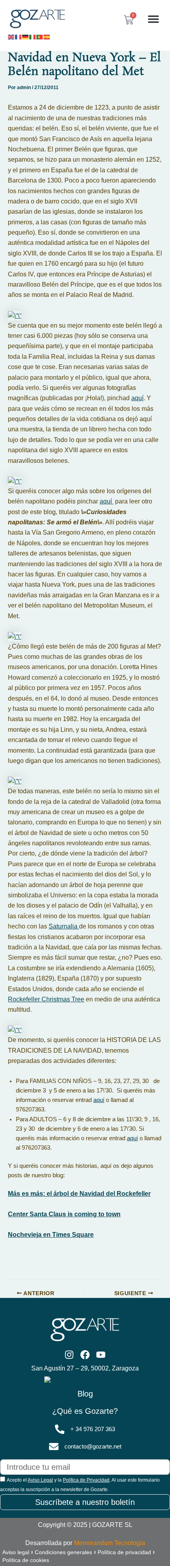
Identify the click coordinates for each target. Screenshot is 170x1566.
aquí (137, 398)
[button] (153, 19)
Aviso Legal (40, 1480)
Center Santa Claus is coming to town (64, 1214)
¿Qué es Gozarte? (85, 1411)
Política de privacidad (124, 1552)
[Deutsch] (25, 36)
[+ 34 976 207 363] (59, 1429)
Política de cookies (25, 1560)
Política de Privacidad (86, 1480)
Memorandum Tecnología (109, 1543)
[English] (11, 36)
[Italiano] (32, 36)
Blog (85, 1393)
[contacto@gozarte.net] (54, 1446)
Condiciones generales (63, 1552)
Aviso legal (15, 1552)
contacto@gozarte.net (92, 1446)
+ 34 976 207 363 (92, 1429)
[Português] (39, 36)
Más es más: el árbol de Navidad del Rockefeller (79, 1193)
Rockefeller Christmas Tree (46, 999)
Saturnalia (64, 926)
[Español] (47, 36)
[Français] (18, 36)
